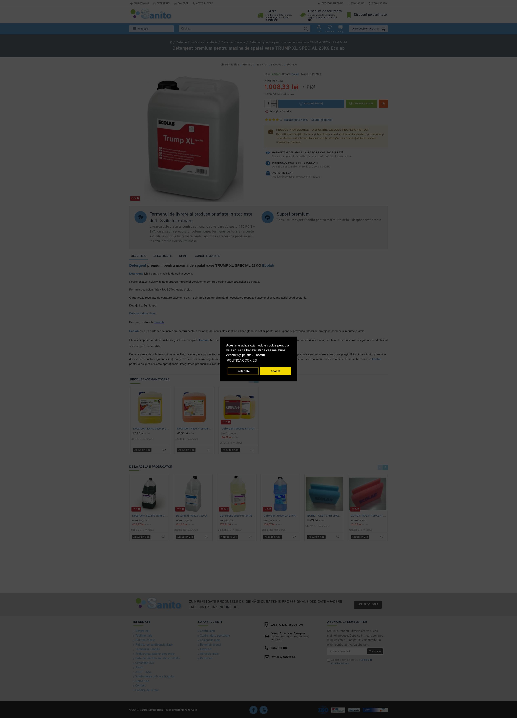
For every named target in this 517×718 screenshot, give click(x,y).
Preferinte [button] (243, 371)
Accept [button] (275, 371)
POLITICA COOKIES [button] (242, 360)
